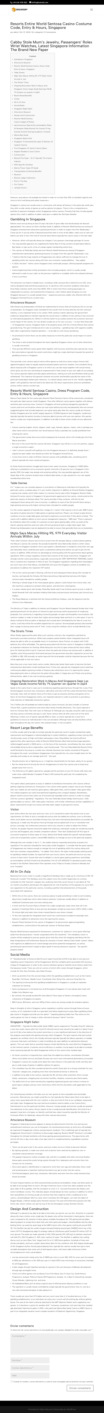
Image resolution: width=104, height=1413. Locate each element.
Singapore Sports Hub (23, 138)
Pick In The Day (20, 181)
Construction (19, 155)
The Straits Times (21, 82)
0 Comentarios (50, 32)
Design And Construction (24, 115)
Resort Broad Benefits (23, 96)
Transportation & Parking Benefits (27, 171)
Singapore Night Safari (23, 109)
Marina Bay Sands (21, 135)
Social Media (19, 105)
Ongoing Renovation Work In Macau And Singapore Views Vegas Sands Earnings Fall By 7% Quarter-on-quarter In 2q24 (33, 89)
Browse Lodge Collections (24, 178)
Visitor (17, 99)
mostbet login (38, 298)
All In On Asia (19, 102)
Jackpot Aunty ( (20, 188)
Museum (17, 175)
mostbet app (34, 386)
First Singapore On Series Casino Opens (30, 148)
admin (16, 32)
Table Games (19, 73)
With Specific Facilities (23, 165)
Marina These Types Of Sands (26, 168)
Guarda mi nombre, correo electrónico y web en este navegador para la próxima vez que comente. (53, 1382)
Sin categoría (37, 32)
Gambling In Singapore (23, 59)
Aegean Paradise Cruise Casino (27, 151)
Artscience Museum (22, 63)
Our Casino (18, 184)
